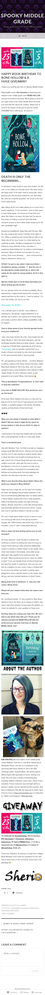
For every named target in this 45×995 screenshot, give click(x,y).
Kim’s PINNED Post (22, 842)
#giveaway (9, 839)
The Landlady (6, 349)
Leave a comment (8, 913)
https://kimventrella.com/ (23, 793)
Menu (24, 36)
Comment (35, 971)
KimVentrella (26, 796)
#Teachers (20, 839)
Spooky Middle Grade (22, 18)
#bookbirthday (21, 836)
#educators (6, 842)
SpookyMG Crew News (10, 910)
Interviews (15, 908)
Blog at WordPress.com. (22, 989)
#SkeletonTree (21, 845)
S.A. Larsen (22, 905)
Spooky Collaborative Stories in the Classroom (17, 931)
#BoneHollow (6, 848)
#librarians (29, 839)
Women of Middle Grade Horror (18, 923)
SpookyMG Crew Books (30, 908)
